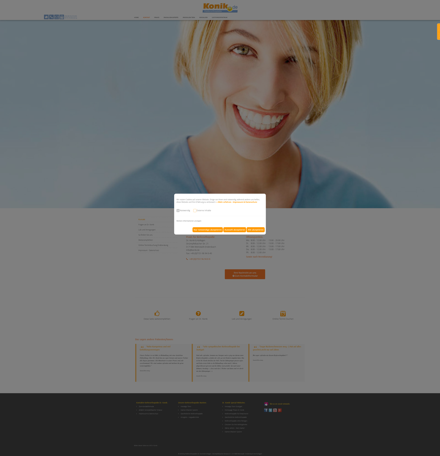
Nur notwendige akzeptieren (208, 229)
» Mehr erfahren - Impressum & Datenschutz (236, 202)
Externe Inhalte (204, 210)
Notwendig (185, 210)
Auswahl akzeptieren (234, 229)
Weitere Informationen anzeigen (188, 221)
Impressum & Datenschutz (439, 31)
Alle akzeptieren (256, 229)
